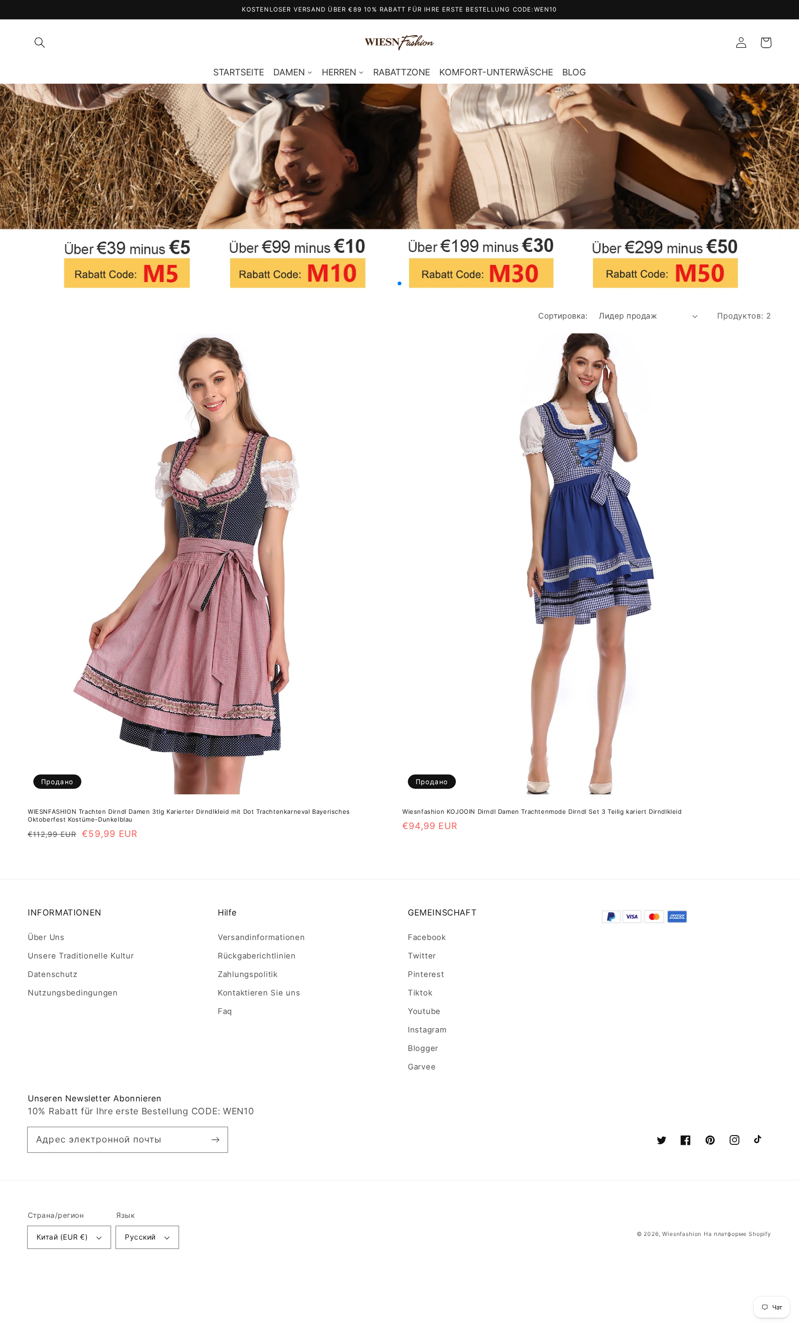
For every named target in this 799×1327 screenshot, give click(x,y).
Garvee (422, 1066)
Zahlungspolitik (248, 974)
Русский (140, 1237)
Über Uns (46, 937)
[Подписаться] (215, 1139)
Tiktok (420, 992)
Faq (225, 1011)
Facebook (427, 937)
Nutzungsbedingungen (73, 992)
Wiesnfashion (681, 1233)
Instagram (427, 1029)
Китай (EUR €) (62, 1237)
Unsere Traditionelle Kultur (81, 955)
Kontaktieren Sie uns (259, 992)
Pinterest (426, 974)
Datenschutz (53, 974)
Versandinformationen (261, 937)
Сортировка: (563, 315)
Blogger (423, 1048)
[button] (40, 43)
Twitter (422, 955)
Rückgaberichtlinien (257, 955)
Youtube (424, 1011)
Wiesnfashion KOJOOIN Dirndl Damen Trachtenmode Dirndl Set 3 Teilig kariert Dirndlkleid (542, 811)
